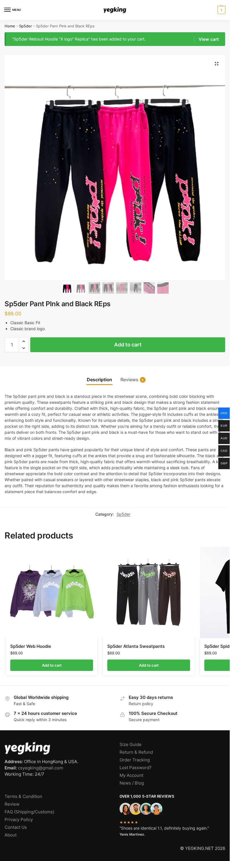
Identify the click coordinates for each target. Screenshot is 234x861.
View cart (209, 39)
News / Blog (132, 783)
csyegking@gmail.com (40, 768)
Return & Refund (136, 752)
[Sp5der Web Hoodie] (51, 592)
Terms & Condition (23, 796)
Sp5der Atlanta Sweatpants (136, 646)
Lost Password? (136, 767)
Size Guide (131, 744)
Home (10, 26)
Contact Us (16, 827)
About (11, 835)
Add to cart (128, 345)
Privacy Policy (19, 819)
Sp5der (25, 26)
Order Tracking (135, 760)
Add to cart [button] (52, 665)
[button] (220, 10)
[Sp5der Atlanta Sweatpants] (148, 592)
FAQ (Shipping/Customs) (29, 811)
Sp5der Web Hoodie (30, 646)
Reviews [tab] (132, 379)
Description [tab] (99, 379)
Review (12, 804)
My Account (131, 775)
